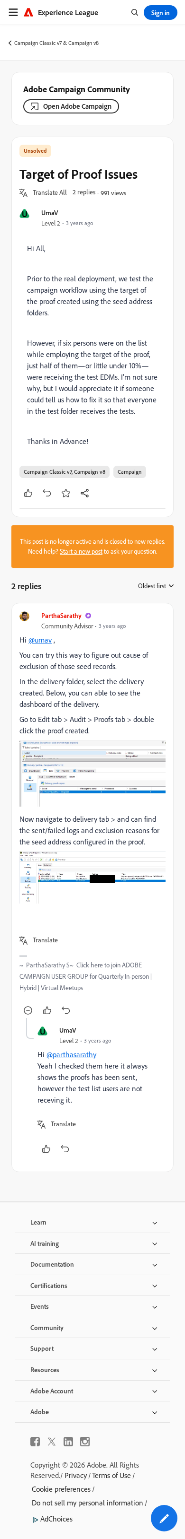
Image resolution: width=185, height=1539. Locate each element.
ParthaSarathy (61, 615)
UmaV (49, 213)
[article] (92, 814)
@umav (40, 639)
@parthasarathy (71, 1054)
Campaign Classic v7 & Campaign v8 (56, 42)
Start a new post (81, 551)
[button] (50, 193)
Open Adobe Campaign (77, 106)
